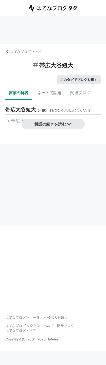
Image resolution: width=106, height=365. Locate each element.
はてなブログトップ (20, 330)
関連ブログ (80, 92)
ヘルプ (49, 325)
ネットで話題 (49, 92)
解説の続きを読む (50, 123)
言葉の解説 (19, 92)
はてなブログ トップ (26, 51)
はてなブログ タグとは (22, 325)
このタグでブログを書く (79, 79)
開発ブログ (65, 325)
